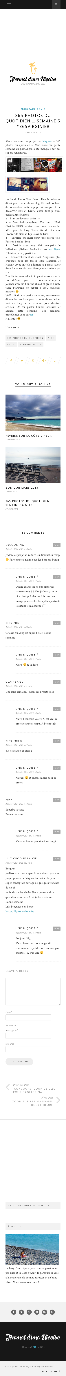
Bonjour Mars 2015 (22, 487)
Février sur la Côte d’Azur (29, 435)
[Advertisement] (33, 31)
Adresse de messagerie (12, 1028)
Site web (10, 1043)
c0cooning (15, 544)
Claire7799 (15, 681)
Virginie (47, 141)
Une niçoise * (27, 576)
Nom (9, 1012)
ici (31, 315)
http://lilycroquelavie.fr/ (20, 911)
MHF (9, 799)
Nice (51, 338)
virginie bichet (31, 344)
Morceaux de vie (33, 109)
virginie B (14, 740)
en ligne (54, 249)
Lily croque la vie (21, 858)
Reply (56, 545)
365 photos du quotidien (25, 338)
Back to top (49, 1371)
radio (11, 344)
